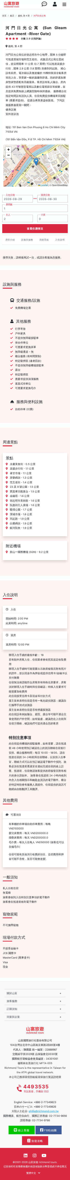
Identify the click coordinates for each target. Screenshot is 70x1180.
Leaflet (44, 185)
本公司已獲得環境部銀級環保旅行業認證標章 (35, 1077)
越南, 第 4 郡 (24, 15)
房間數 (9, 204)
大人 (8, 214)
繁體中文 (31, 1172)
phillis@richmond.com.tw (44, 1111)
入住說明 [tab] (60, 239)
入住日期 (10, 195)
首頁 (4, 15)
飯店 (12, 15)
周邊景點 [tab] (44, 239)
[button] (36, 162)
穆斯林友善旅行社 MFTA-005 (35, 1063)
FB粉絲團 (50, 1130)
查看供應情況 (35, 228)
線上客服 (23, 1130)
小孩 (43, 214)
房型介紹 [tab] (10, 239)
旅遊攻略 (36, 1141)
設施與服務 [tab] (27, 239)
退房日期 (45, 195)
